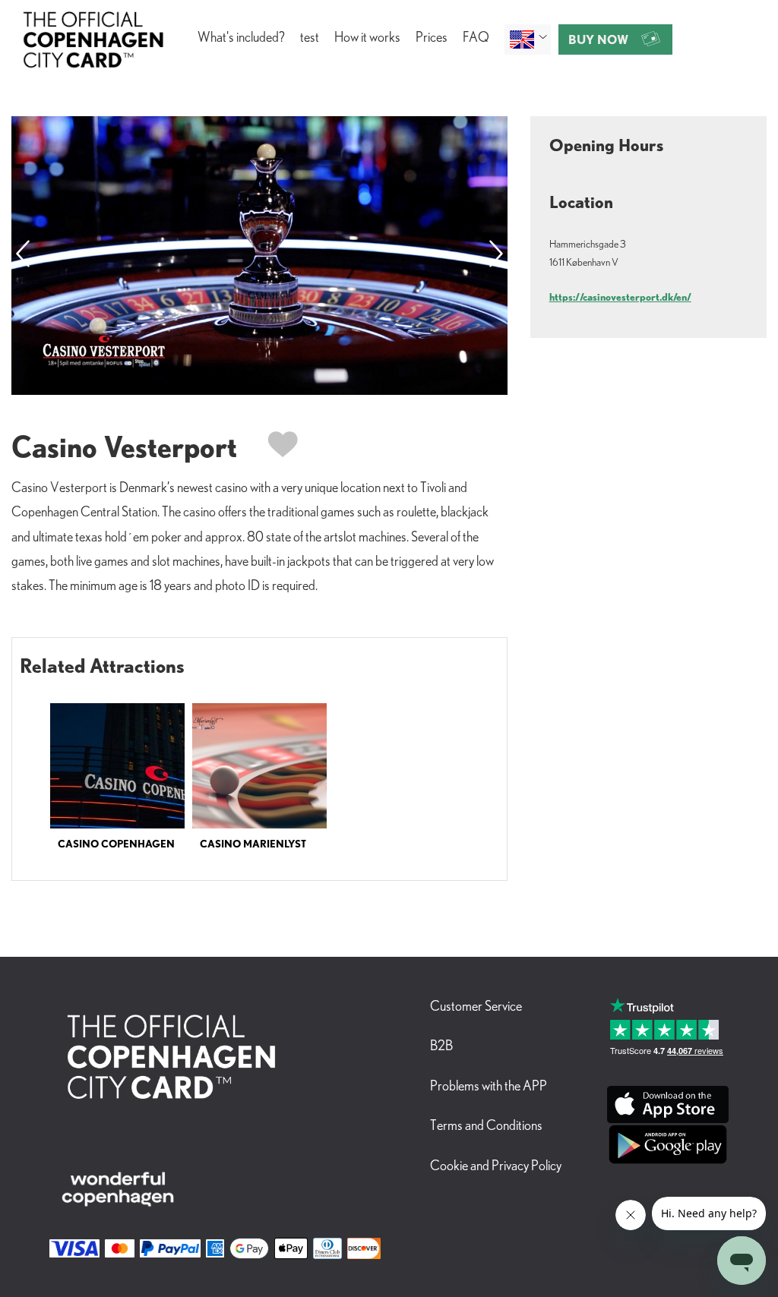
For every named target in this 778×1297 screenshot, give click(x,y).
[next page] (496, 255)
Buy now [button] (598, 39)
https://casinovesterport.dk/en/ (620, 297)
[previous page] (22, 255)
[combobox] (527, 39)
